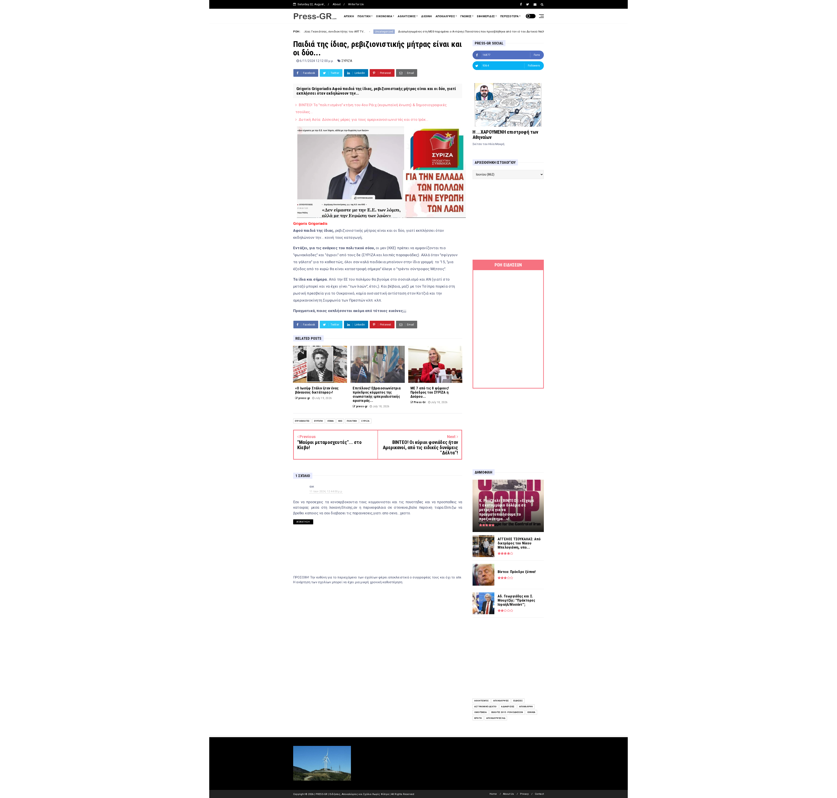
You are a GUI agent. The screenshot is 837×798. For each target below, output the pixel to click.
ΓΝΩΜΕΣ (465, 16)
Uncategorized (326, 31)
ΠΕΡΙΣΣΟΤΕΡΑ (509, 16)
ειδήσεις (518, 700)
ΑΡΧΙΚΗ (349, 16)
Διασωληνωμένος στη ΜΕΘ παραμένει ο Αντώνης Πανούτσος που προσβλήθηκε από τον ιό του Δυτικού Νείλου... (416, 31)
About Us (508, 794)
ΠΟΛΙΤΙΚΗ (364, 16)
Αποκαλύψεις (501, 700)
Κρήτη (478, 718)
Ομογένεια (480, 712)
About (337, 4)
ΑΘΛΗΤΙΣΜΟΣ (407, 16)
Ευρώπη (318, 421)
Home (493, 794)
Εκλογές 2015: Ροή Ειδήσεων (507, 712)
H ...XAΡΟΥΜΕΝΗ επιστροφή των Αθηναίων (505, 134)
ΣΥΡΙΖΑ (347, 61)
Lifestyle (507, 31)
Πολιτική (352, 421)
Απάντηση (303, 521)
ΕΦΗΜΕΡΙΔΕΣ (486, 16)
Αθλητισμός (481, 700)
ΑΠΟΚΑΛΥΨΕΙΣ (445, 16)
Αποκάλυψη (526, 706)
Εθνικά (531, 712)
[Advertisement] (508, 219)
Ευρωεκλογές (302, 421)
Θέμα (330, 421)
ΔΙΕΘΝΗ (426, 16)
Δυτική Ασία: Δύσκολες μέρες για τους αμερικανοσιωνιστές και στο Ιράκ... (363, 119)
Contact (539, 794)
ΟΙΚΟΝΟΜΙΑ (384, 16)
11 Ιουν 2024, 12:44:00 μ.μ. (326, 491)
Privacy (524, 794)
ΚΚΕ (340, 421)
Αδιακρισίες (507, 706)
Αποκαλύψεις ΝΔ (495, 718)
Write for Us (356, 4)
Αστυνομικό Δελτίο (485, 706)
